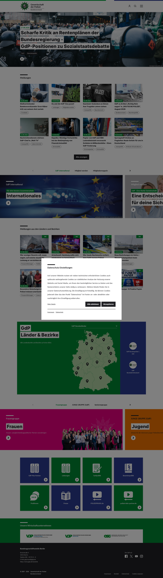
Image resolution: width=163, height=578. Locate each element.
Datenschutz (59, 312)
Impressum (50, 312)
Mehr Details (51, 304)
